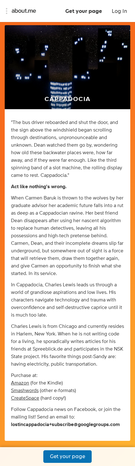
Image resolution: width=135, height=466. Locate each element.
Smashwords (25, 390)
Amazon (20, 382)
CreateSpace (25, 398)
